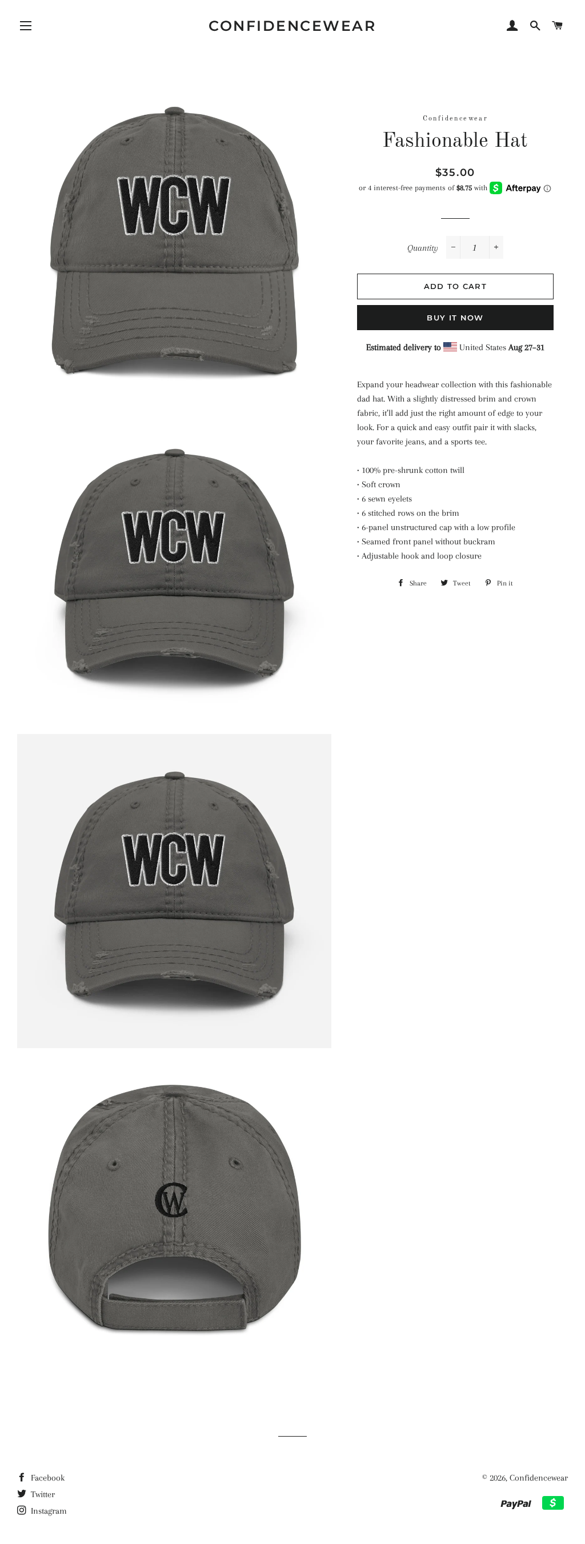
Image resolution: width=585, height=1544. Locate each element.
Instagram (48, 1511)
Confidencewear (292, 25)
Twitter (42, 1494)
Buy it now (455, 317)
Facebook (47, 1478)
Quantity (422, 248)
